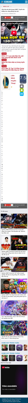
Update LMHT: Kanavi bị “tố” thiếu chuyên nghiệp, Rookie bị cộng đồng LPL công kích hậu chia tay (13, 275)
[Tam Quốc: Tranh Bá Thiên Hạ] (5, 347)
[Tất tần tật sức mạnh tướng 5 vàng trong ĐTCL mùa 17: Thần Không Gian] (14, 328)
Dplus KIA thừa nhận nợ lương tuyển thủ (13, 63)
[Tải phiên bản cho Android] (22, 90)
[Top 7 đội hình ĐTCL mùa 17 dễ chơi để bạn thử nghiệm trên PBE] (14, 308)
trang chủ (23, 82)
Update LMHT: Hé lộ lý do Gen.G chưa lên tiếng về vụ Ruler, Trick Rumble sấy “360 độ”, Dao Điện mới (14, 231)
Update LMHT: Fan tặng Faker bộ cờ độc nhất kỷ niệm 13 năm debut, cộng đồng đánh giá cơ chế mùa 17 (14, 296)
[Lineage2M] (12, 347)
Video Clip (6, 6)
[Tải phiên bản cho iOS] (22, 86)
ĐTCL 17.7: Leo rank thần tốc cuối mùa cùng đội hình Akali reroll (12, 56)
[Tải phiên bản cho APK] (22, 94)
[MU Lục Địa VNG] (19, 347)
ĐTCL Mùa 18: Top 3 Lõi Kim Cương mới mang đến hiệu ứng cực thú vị (13, 69)
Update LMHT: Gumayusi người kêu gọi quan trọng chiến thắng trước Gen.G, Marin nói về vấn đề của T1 (14, 253)
